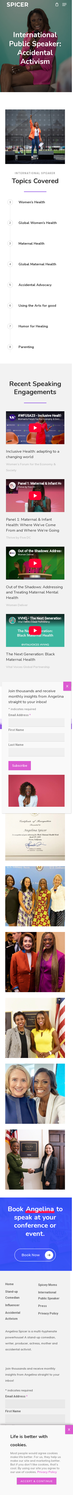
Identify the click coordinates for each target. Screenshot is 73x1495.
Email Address (16, 1396)
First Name (13, 1411)
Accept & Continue (37, 1481)
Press (42, 1306)
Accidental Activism (12, 1315)
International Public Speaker (49, 1295)
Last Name (16, 745)
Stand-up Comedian (12, 1294)
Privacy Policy (48, 1313)
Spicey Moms (47, 1285)
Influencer (12, 1305)
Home (9, 1284)
